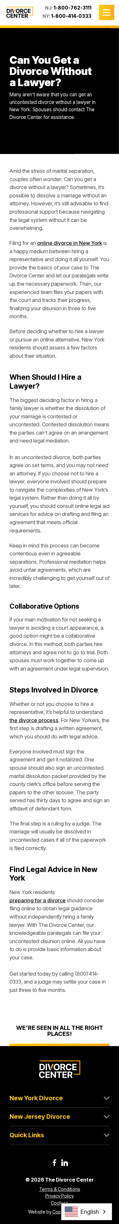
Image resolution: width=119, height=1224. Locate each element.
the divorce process (34, 720)
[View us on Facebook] (54, 1162)
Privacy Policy (59, 1195)
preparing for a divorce (38, 900)
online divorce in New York (69, 243)
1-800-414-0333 (71, 16)
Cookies (59, 1203)
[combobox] (86, 1211)
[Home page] (19, 12)
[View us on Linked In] (64, 1162)
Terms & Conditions (59, 1189)
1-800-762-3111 (72, 8)
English (90, 1211)
